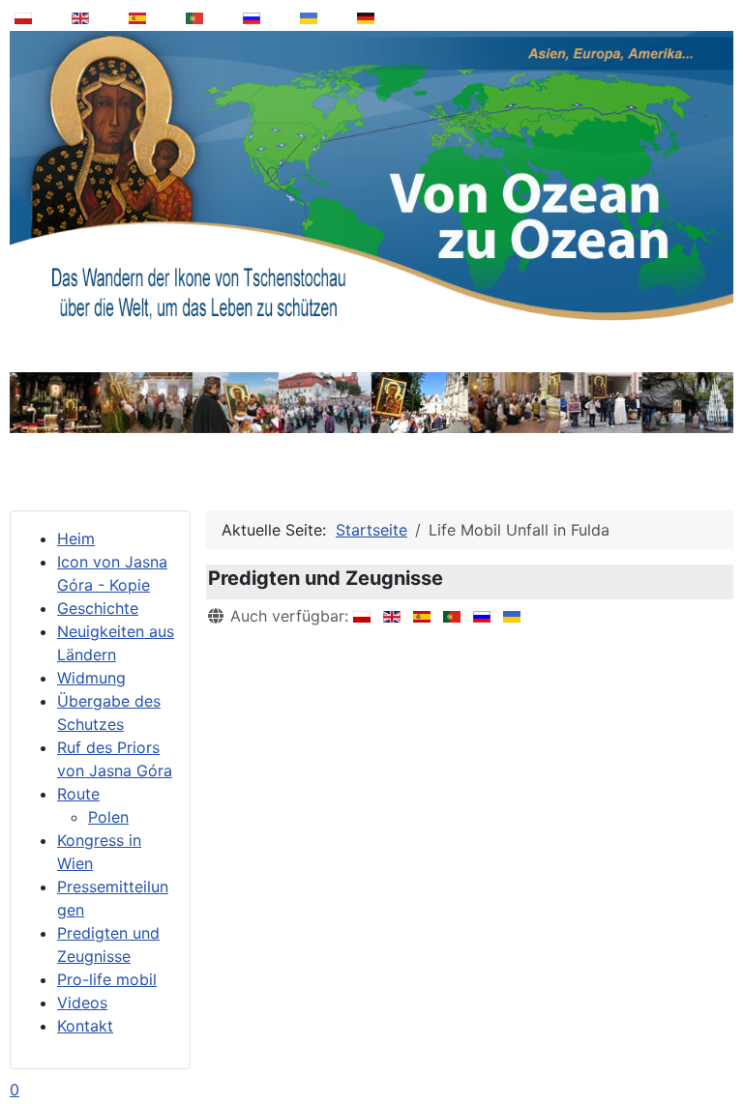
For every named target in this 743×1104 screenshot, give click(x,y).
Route (78, 793)
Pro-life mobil (107, 979)
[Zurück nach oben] (715, 1040)
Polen (108, 817)
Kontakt (85, 1025)
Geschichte (97, 608)
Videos (82, 1002)
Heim (76, 538)
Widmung (91, 677)
